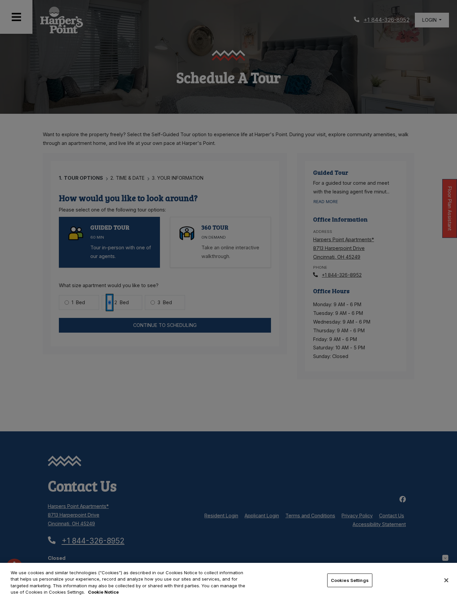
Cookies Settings (350, 580)
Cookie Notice (103, 592)
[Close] (446, 580)
